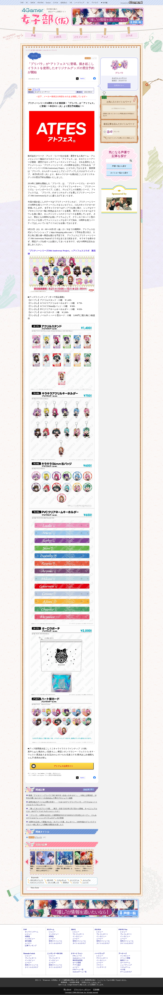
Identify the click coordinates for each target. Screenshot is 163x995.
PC (27, 3)
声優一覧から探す (119, 166)
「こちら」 (94, 982)
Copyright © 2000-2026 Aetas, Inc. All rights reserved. (81, 992)
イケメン (81, 36)
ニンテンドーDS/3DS (55, 953)
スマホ (55, 3)
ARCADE (87, 58)
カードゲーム (74, 880)
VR (71, 3)
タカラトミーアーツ (37, 882)
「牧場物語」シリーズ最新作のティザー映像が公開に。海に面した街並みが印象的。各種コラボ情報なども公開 (41, 870)
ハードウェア (79, 3)
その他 (122, 969)
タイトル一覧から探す (119, 173)
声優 (33, 35)
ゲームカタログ (126, 972)
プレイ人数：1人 (53, 882)
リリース (76, 882)
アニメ (104, 36)
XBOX (32, 3)
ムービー (28, 943)
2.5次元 (58, 36)
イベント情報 (125, 958)
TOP (21, 3)
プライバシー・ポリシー (82, 989)
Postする (82, 78)
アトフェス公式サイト (63, 766)
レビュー (28, 934)
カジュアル (87, 880)
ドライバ (99, 965)
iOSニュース (77, 956)
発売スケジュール (55, 941)
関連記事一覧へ (88, 789)
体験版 (27, 936)
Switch (48, 3)
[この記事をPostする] (77, 78)
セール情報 (77, 963)
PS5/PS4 (40, 3)
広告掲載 (96, 989)
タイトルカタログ (55, 943)
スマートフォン (77, 953)
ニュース (93, 58)
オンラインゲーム (31, 932)
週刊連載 (28, 941)
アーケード (123, 953)
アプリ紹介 (77, 965)
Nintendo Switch (29, 953)
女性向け (63, 3)
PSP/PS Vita (123, 929)
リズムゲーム (125, 967)
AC (88, 3)
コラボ (128, 35)
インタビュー (30, 939)
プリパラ (36, 89)
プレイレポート (78, 934)
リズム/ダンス (61, 880)
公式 (44, 837)
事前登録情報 (78, 960)
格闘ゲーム (124, 960)
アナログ (95, 3)
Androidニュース (79, 958)
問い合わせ (67, 989)
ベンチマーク (101, 967)
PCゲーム (50, 929)
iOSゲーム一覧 (78, 969)
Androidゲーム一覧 (80, 972)
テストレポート (102, 958)
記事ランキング (31, 945)
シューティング (126, 965)
